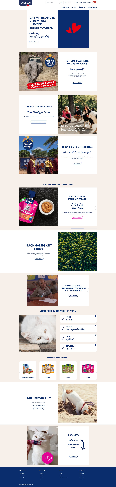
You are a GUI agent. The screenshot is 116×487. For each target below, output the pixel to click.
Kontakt (81, 2)
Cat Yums (48, 377)
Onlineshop (89, 2)
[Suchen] (61, 2)
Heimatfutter (68, 377)
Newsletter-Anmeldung (63, 477)
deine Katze (22, 473)
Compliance (81, 477)
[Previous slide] (27, 446)
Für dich (73, 7)
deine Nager (22, 477)
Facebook (41, 475)
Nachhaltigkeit (92, 7)
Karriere (94, 2)
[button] (19, 208)
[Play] (87, 46)
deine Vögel (22, 479)
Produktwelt (65, 7)
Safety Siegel (82, 479)
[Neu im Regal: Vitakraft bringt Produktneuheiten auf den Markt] (42, 290)
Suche (61, 473)
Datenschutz (82, 473)
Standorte (84, 2)
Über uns (82, 7)
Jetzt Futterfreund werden (39, 122)
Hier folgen (73, 456)
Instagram (41, 473)
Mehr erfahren (34, 41)
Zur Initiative (77, 163)
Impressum (81, 475)
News (77, 2)
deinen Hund (22, 475)
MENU (27, 377)
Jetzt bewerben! (39, 408)
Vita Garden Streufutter (88, 377)
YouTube (41, 477)
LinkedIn (41, 479)
